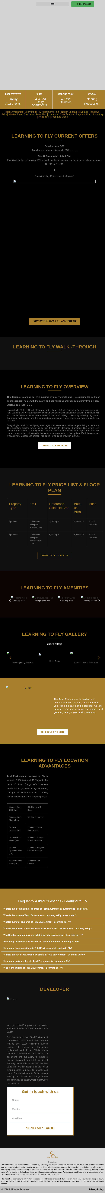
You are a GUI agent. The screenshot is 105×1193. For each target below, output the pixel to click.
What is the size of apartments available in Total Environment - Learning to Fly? (44, 955)
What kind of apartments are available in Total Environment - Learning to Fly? (43, 935)
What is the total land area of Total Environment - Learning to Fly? (37, 922)
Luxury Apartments (13, 101)
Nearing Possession (92, 101)
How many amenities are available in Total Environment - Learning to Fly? (41, 941)
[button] (10, 600)
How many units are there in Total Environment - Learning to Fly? (37, 961)
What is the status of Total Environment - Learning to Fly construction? (40, 915)
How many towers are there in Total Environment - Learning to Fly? (37, 948)
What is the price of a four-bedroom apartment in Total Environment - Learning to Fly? (47, 928)
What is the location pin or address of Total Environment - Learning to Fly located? (45, 909)
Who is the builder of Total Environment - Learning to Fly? (33, 968)
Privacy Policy (96, 1189)
